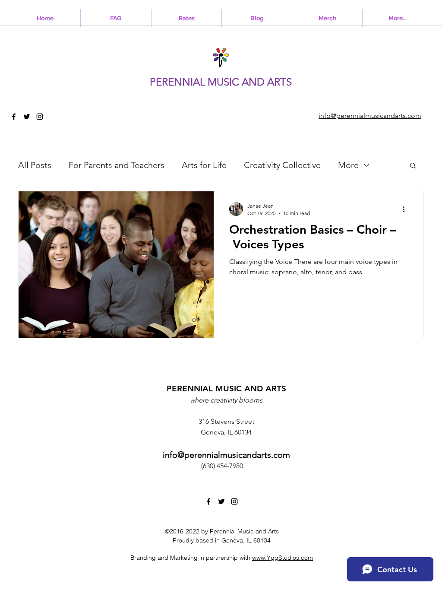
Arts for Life (204, 165)
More (348, 165)
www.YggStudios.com (282, 557)
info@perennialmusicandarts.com (226, 455)
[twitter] (26, 116)
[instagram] (39, 116)
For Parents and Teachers (116, 165)
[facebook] (13, 116)
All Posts (34, 165)
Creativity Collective (282, 165)
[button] (413, 166)
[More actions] (406, 209)
